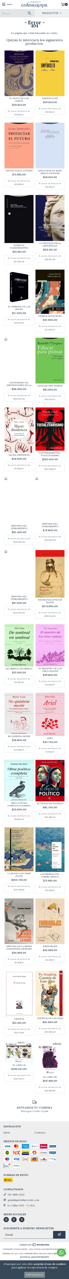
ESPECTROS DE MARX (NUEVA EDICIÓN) (50, 172)
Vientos (19, 1019)
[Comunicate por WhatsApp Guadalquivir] (61, 1252)
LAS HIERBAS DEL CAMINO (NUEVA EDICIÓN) (50, 875)
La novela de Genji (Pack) (19, 874)
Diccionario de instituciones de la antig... (19, 383)
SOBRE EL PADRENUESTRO (19, 246)
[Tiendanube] (34, 1246)
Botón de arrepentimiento (34, 1257)
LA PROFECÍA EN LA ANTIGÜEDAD (50, 244)
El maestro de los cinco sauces (50, 669)
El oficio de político (50, 803)
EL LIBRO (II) (50, 1077)
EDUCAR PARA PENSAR (50, 385)
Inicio (7, 1132)
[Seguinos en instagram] (6, 1219)
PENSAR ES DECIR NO (50, 316)
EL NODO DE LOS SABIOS (19, 99)
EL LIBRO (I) (19, 1065)
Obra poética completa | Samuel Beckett (19, 804)
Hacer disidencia (19, 455)
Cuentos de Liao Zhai (50, 1018)
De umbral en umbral (19, 668)
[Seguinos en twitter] (21, 1219)
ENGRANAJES (50, 946)
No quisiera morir (19, 736)
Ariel (50, 738)
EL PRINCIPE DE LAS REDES (19, 307)
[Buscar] (29, 13)
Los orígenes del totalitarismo (50, 454)
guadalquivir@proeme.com (23, 1200)
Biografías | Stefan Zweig (50, 601)
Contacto (39, 1132)
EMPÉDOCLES (50, 98)
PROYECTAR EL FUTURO (19, 170)
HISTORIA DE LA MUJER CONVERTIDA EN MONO (19, 947)
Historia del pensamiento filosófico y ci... (19, 527)
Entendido (34, 1274)
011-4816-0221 (16, 1194)
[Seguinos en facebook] (14, 1219)
